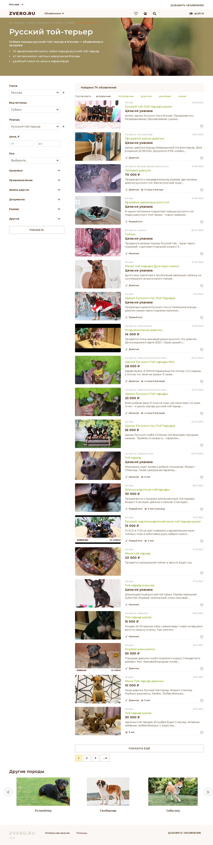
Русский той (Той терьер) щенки (148, 106)
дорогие (146, 96)
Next (208, 792)
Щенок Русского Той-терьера (146, 393)
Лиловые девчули (138, 170)
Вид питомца (18, 102)
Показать (36, 229)
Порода (14, 119)
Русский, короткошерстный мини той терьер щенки (163, 521)
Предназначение (21, 180)
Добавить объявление (184, 832)
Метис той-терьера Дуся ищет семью (152, 266)
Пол (11, 153)
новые (182, 96)
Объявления (52, 13)
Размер (14, 209)
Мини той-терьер (137, 553)
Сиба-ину (173, 810)
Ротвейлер (43, 810)
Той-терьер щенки (138, 617)
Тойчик (130, 234)
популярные (126, 96)
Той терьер (133, 457)
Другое (14, 218)
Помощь (81, 833)
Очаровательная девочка (143, 330)
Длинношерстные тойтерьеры (147, 489)
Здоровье (16, 170)
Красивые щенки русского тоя (147, 202)
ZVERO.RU (22, 13)
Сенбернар (108, 810)
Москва (14, 4)
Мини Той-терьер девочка (144, 681)
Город (13, 85)
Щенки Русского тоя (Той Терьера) (150, 298)
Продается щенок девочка (144, 138)
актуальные (103, 96)
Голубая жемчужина (140, 649)
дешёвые (165, 96)
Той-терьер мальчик (139, 585)
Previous (8, 792)
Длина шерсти (19, 189)
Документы (17, 199)
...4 (105, 758)
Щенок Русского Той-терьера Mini (149, 362)
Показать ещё (139, 748)
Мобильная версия (57, 833)
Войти (199, 13)
